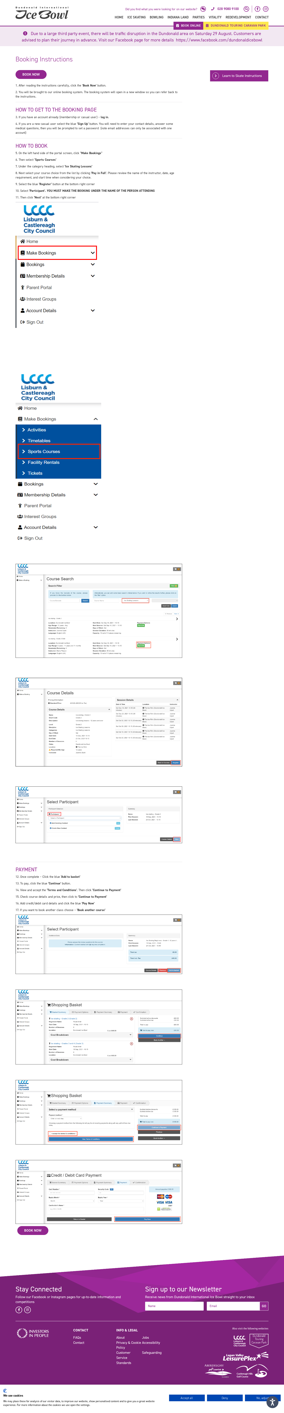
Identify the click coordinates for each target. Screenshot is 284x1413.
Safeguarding (152, 1352)
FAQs (77, 1337)
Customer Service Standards (123, 1357)
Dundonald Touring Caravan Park (238, 26)
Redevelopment (238, 17)
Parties (199, 17)
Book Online (190, 26)
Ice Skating (136, 17)
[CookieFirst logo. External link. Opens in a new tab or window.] (5, 1391)
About (120, 1337)
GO (264, 1306)
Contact (262, 17)
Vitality (215, 17)
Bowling (157, 17)
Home (119, 17)
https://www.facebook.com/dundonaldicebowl (219, 40)
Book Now (31, 74)
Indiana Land (178, 17)
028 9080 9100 (228, 8)
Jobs (145, 1337)
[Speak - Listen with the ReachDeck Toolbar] (272, 1402)
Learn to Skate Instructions (242, 75)
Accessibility (151, 1342)
